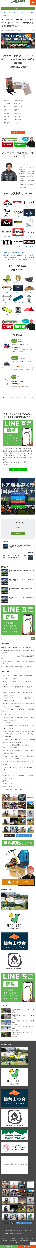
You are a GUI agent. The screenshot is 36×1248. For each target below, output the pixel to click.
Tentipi (10, 253)
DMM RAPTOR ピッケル (17, 381)
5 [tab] (14, 397)
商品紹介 (4, 764)
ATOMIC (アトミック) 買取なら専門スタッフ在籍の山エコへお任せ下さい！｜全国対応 (18, 677)
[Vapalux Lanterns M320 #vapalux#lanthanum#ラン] (6, 805)
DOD (5, 253)
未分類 (4, 772)
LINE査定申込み (18, 469)
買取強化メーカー (7, 786)
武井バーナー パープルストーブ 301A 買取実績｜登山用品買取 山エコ (17, 662)
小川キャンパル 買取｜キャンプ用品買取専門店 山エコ (17, 767)
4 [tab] (11, 397)
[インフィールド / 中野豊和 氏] (22, 805)
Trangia (31, 255)
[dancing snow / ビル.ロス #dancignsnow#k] (14, 805)
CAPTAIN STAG (18, 253)
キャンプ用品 (6, 723)
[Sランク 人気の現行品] (30, 821)
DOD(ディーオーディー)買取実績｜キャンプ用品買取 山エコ (18, 688)
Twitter (17, 497)
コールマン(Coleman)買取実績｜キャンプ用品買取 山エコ (18, 731)
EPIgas (4, 257)
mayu (33, 30)
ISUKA (16, 255)
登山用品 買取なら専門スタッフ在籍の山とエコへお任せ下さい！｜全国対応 (18, 777)
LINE (17, 506)
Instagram (17, 501)
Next (33, 367)
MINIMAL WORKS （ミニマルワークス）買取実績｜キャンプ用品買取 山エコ (18, 699)
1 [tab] (3, 397)
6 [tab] (17, 397)
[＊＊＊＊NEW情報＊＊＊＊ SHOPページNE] (14, 797)
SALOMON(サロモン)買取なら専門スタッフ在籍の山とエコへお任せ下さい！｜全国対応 (18, 705)
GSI (24, 257)
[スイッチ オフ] (27, 2)
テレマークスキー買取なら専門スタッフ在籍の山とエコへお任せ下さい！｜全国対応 (18, 746)
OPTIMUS (11, 259)
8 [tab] (22, 397)
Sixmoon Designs (21, 259)
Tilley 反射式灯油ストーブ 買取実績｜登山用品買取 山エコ (17, 667)
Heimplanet (28, 253)
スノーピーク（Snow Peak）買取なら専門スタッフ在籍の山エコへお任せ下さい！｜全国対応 (18, 741)
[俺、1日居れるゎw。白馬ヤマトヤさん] (6, 797)
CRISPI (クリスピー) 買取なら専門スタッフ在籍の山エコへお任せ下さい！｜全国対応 (18, 683)
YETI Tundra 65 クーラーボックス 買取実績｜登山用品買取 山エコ (17, 657)
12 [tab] (32, 397)
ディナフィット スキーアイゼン (19, 344)
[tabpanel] (18, 364)
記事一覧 (18, 533)
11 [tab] (30, 397)
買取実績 (5, 15)
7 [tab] (19, 397)
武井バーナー (23, 255)
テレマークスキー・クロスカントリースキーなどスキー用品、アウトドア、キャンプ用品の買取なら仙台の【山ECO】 (18, 1240)
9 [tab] (24, 397)
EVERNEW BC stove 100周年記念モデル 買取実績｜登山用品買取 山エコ (17, 651)
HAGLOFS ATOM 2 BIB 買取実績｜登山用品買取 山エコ (17, 647)
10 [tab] (27, 397)
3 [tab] (9, 397)
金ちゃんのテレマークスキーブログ (12, 789)
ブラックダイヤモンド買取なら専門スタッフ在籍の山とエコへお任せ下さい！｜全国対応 (18, 757)
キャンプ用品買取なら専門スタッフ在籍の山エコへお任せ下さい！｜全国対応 (18, 727)
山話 (3, 770)
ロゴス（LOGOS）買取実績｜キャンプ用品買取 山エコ (17, 761)
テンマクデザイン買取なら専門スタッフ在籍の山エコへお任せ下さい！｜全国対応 (18, 752)
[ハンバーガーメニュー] (2, 2)
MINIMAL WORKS (7, 255)
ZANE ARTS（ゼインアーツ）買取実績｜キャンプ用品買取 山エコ (18, 710)
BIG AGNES (30, 257)
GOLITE (19, 257)
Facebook (17, 493)
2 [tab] (6, 397)
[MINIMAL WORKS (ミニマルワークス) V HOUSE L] (30, 805)
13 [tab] (18, 400)
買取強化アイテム (7, 783)
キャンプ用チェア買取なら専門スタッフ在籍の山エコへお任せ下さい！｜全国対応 (18, 719)
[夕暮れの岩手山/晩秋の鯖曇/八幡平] (22, 813)
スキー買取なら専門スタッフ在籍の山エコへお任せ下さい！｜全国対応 (17, 735)
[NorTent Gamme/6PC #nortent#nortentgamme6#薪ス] (22, 821)
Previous (3, 367)
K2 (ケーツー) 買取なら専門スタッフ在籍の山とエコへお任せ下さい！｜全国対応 (18, 694)
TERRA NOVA (11, 257)
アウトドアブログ (7, 714)
